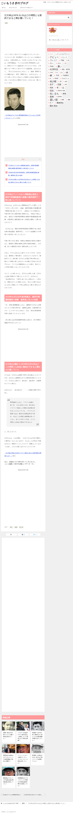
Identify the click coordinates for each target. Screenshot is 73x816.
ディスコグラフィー (64, 54)
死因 (51, 88)
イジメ (51, 54)
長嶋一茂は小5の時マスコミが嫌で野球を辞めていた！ (8, 735)
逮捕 (69, 99)
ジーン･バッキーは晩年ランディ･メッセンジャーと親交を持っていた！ (23, 759)
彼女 (66, 81)
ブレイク (53, 60)
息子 (52, 84)
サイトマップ (13, 7)
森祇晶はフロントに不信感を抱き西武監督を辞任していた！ (8, 780)
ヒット (64, 57)
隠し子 (51, 102)
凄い (11, 527)
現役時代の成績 (61, 90)
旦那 (59, 84)
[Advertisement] (23, 37)
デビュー (54, 57)
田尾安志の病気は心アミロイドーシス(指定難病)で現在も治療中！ (8, 758)
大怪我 (51, 72)
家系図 (56, 78)
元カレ (59, 63)
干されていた (65, 78)
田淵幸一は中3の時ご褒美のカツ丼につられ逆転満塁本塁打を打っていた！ (37, 736)
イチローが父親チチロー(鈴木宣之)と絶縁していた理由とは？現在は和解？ (23, 736)
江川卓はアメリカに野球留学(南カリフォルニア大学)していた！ (13, 794)
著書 (62, 99)
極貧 (66, 84)
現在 (52, 91)
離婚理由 (60, 103)
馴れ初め (54, 106)
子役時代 (66, 75)
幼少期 (53, 81)
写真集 (52, 66)
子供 (57, 75)
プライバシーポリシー (26, 7)
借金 (68, 60)
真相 (16, 527)
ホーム (4, 7)
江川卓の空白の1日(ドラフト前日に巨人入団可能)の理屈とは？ (34, 794)
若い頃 (21, 527)
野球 (6, 23)
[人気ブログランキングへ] (53, 31)
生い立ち (54, 93)
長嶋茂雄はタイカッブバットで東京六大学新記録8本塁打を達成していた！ (23, 781)
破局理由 (60, 96)
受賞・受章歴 (66, 69)
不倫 (62, 60)
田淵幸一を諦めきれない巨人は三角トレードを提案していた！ (37, 758)
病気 (64, 94)
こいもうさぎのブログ (14, 3)
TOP (10, 803)
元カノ (52, 63)
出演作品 (54, 69)
